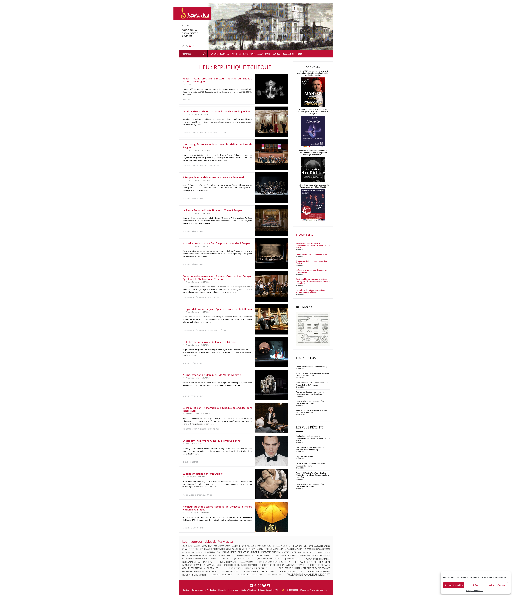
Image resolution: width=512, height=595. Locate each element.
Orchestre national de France (200, 568)
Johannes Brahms (318, 559)
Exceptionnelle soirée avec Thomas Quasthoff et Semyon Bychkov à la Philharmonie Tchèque (217, 278)
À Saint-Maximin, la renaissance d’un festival (311, 262)
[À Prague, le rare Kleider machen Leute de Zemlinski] (271, 188)
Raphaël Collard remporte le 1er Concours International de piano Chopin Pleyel (313, 245)
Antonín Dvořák (240, 546)
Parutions (249, 53)
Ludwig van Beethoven (312, 562)
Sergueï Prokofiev (222, 575)
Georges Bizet (323, 552)
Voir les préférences (497, 585)
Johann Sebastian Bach (198, 562)
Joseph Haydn (228, 562)
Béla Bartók (300, 546)
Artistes (236, 53)
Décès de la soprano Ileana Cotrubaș (311, 254)
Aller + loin (263, 53)
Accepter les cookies (454, 585)
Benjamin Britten (282, 546)
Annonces (234, 590)
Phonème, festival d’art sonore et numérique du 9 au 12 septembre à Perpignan (313, 112)
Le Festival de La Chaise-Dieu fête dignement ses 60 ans (310, 485)
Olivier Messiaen (212, 565)
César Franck (232, 549)
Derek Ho (189, 444)
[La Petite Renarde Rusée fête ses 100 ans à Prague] (271, 220)
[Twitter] (259, 587)
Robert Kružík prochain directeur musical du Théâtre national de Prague (217, 80)
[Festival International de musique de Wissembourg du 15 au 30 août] (313, 205)
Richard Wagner (319, 571)
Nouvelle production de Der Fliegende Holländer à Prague (216, 243)
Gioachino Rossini (240, 555)
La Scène (224, 53)
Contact (186, 590)
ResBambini (288, 53)
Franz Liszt (229, 552)
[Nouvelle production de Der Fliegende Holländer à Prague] (271, 253)
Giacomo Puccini (221, 555)
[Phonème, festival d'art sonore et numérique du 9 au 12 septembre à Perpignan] (313, 132)
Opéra (193, 198)
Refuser (476, 585)
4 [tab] (193, 46)
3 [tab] (190, 46)
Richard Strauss (291, 571)
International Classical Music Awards (199, 559)
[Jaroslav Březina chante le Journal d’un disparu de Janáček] (271, 122)
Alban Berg (187, 546)
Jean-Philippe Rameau (268, 559)
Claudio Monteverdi (214, 549)
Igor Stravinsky (320, 555)
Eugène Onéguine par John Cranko (203, 473)
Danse (185, 495)
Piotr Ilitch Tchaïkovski (259, 571)
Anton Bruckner (203, 546)
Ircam (225, 559)
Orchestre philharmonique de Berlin (248, 568)
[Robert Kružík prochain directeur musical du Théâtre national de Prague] (271, 88)
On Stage (194, 462)
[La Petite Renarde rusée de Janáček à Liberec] (271, 352)
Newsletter (222, 590)
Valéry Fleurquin (192, 512)
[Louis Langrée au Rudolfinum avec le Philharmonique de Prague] (271, 155)
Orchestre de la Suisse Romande (240, 565)
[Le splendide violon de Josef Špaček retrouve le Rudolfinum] (271, 319)
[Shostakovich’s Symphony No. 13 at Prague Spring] (271, 451)
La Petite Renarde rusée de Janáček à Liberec (209, 342)
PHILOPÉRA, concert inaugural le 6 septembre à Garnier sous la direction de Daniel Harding (313, 73)
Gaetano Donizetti (306, 552)
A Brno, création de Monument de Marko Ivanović (212, 374)
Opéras (200, 198)
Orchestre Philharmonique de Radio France (304, 568)
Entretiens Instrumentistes (317, 549)
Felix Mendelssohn (192, 552)
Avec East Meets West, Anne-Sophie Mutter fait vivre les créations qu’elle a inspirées (312, 475)
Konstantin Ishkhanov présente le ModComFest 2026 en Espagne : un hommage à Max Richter (313, 153)
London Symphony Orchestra (274, 562)
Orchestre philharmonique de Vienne (199, 571)
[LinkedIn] (251, 586)
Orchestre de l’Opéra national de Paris (282, 565)
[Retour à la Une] (192, 13)
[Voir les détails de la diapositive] (270, 26)
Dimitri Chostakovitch (254, 549)
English (186, 462)
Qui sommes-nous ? (200, 590)
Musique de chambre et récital (213, 133)
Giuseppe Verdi (260, 555)
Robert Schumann (194, 575)
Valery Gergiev (274, 575)
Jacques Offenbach (242, 559)
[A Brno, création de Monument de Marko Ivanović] (271, 385)
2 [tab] (187, 46)
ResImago (304, 306)
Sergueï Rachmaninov (250, 575)
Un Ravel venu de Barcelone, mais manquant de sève (310, 464)
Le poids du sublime (304, 456)
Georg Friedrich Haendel (196, 555)
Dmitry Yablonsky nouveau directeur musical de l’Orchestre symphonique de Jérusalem (313, 281)
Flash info (187, 100)
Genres (276, 53)
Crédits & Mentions (248, 590)
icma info (299, 53)
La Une (214, 53)
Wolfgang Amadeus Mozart (308, 575)
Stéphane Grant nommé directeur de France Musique (311, 271)
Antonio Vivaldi (222, 546)
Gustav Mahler (281, 555)
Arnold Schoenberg (261, 546)
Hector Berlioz (301, 555)
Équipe (213, 590)
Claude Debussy (192, 549)
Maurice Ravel (191, 565)
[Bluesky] (264, 585)
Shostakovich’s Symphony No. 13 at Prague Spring (212, 440)
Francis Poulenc (212, 552)
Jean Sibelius (292, 559)
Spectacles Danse (204, 495)
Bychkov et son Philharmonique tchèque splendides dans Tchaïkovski (217, 409)
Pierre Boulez (230, 571)
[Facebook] (255, 586)
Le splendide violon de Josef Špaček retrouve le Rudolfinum (217, 309)
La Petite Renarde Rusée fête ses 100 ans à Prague (212, 210)
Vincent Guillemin (192, 114)
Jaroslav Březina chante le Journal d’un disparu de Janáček (216, 111)
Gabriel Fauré (289, 552)
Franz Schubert (248, 552)
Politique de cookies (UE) (268, 590)
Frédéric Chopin (270, 552)
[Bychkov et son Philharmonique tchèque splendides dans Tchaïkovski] (271, 418)
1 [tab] (183, 46)
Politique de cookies (474, 590)
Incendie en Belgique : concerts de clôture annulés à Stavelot (310, 291)
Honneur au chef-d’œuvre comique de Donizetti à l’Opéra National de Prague (217, 508)
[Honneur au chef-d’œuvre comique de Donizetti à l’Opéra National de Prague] (271, 517)
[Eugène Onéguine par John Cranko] (271, 484)
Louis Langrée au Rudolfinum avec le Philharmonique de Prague (217, 146)
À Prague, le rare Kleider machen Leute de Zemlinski (213, 177)
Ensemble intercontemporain (287, 549)
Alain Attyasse (191, 477)
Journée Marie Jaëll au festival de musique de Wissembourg (310, 448)
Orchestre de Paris (319, 565)
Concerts (187, 133)
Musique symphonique (209, 166)
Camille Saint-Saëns (319, 546)
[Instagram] (268, 585)
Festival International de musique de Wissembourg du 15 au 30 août (313, 186)
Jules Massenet (247, 562)
